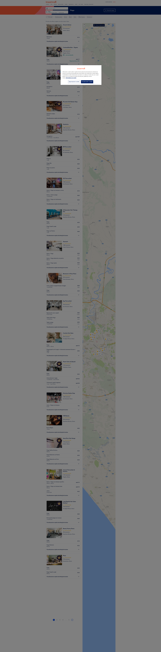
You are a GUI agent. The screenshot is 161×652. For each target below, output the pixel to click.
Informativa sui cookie (71, 77)
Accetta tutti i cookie (87, 81)
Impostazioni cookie (74, 81)
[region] (81, 75)
